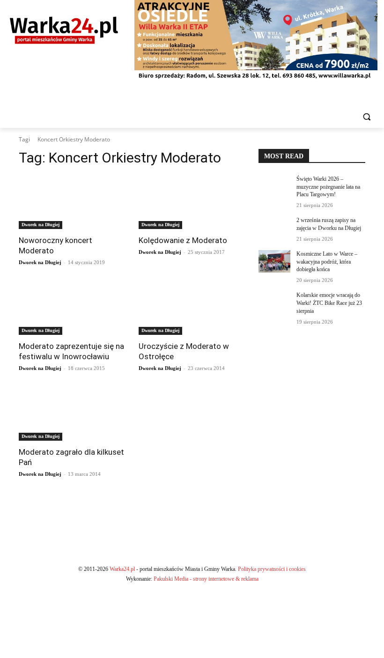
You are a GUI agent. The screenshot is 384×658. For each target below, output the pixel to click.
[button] (366, 117)
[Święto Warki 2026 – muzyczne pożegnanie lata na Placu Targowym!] (274, 186)
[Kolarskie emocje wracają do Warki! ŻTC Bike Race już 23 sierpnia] (274, 302)
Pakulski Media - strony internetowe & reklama (206, 579)
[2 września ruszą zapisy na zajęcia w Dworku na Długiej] (274, 227)
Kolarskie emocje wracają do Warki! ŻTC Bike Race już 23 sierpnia (329, 303)
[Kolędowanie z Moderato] (192, 202)
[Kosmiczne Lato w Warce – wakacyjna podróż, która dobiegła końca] (274, 261)
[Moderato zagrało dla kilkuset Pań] (72, 414)
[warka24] (64, 30)
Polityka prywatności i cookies (272, 569)
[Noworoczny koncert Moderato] (72, 202)
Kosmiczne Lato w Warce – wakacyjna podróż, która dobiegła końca (326, 262)
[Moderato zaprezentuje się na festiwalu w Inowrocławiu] (72, 308)
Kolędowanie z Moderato (183, 240)
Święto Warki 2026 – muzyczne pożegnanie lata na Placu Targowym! (328, 187)
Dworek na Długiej (40, 224)
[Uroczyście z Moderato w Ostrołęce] (192, 308)
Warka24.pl (122, 569)
